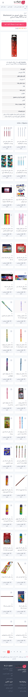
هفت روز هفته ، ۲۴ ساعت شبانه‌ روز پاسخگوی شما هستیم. (13, 658)
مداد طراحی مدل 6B (8, 606)
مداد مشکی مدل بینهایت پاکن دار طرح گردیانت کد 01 (21, 347)
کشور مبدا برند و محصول (19, 97)
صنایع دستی (9, 679)
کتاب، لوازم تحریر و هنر (19, 7)
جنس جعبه (22, 90)
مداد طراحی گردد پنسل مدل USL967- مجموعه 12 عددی (7, 202)
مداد (25, 8)
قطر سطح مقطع (21, 76)
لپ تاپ (11, 691)
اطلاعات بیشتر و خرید (20, 147)
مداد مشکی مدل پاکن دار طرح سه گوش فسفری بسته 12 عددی (7, 231)
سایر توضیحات (21, 111)
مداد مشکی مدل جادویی (7, 316)
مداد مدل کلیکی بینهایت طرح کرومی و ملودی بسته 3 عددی (21, 231)
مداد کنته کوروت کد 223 (21, 490)
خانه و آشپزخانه (22, 688)
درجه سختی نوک (21, 83)
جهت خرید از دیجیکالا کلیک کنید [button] (13, 24)
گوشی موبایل (9, 688)
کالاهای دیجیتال (8, 685)
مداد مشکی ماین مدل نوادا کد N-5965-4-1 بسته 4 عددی (21, 173)
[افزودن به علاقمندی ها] (25, 128)
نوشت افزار (3, 7)
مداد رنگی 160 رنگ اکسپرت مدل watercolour (8, 289)
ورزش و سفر (23, 691)
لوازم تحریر (10, 7)
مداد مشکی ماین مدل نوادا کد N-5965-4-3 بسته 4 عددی (22, 144)
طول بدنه (23, 69)
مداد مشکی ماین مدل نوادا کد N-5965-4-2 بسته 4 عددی (8, 144)
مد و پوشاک (23, 685)
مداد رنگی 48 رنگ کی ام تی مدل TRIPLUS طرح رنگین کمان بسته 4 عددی (7, 173)
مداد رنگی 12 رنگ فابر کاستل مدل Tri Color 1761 (8, 550)
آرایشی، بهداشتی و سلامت (8, 670)
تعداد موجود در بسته (20, 104)
